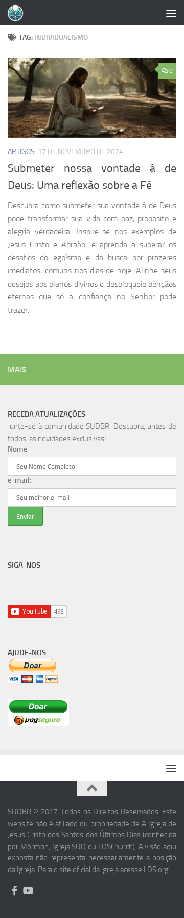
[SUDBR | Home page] (18, 12)
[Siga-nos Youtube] (27, 890)
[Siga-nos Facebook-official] (14, 890)
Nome (18, 449)
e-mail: (20, 480)
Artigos (21, 151)
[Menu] (171, 13)
